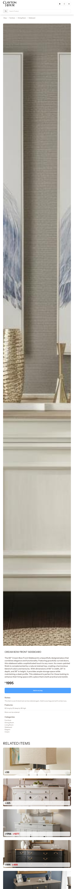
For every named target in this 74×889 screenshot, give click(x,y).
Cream (7, 732)
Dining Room (22, 18)
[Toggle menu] (69, 4)
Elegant (7, 729)
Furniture (12, 18)
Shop (5, 18)
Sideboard (32, 18)
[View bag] (64, 4)
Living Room (9, 725)
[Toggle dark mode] (60, 4)
